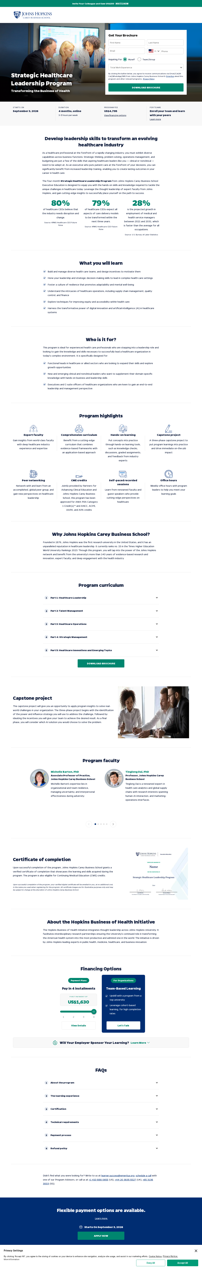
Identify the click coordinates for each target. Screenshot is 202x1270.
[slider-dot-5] (106, 824)
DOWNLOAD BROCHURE (146, 87)
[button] (101, 597)
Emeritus (170, 76)
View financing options (115, 115)
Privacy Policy (148, 79)
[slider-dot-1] (95, 824)
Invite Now (122, 3)
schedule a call (143, 1175)
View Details (78, 1025)
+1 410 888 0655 (98, 1179)
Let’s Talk (123, 1025)
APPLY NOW (101, 1235)
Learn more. (101, 1218)
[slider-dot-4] (104, 824)
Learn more (155, 119)
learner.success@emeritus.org (117, 1175)
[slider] (78, 1012)
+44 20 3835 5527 (125, 1179)
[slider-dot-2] (98, 824)
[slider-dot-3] (101, 824)
